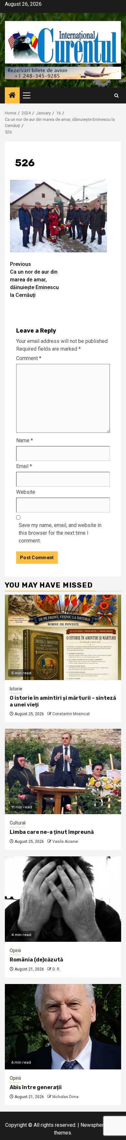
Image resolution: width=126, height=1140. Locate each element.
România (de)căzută (36, 960)
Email (24, 466)
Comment (28, 358)
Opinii (15, 950)
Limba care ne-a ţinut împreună (52, 832)
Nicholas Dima (65, 1097)
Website (25, 492)
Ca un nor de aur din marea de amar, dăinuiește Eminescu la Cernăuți (34, 279)
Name (24, 440)
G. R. (56, 969)
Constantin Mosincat (71, 714)
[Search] (116, 95)
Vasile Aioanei (65, 841)
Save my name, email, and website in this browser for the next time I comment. (60, 533)
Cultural (18, 822)
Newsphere (93, 1125)
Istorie (16, 688)
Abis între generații (36, 1087)
